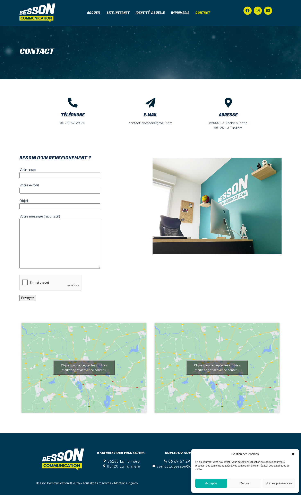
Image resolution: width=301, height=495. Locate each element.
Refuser (245, 483)
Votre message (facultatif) (39, 216)
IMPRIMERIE (180, 13)
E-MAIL (150, 115)
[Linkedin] (268, 11)
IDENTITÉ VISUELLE (150, 13)
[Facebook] (247, 11)
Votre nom (27, 170)
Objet (23, 201)
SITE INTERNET (117, 13)
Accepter (211, 483)
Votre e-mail (29, 185)
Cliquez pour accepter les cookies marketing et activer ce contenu (84, 368)
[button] (293, 454)
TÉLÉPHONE (73, 115)
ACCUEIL (93, 13)
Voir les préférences (279, 483)
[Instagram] (258, 11)
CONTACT (202, 13)
